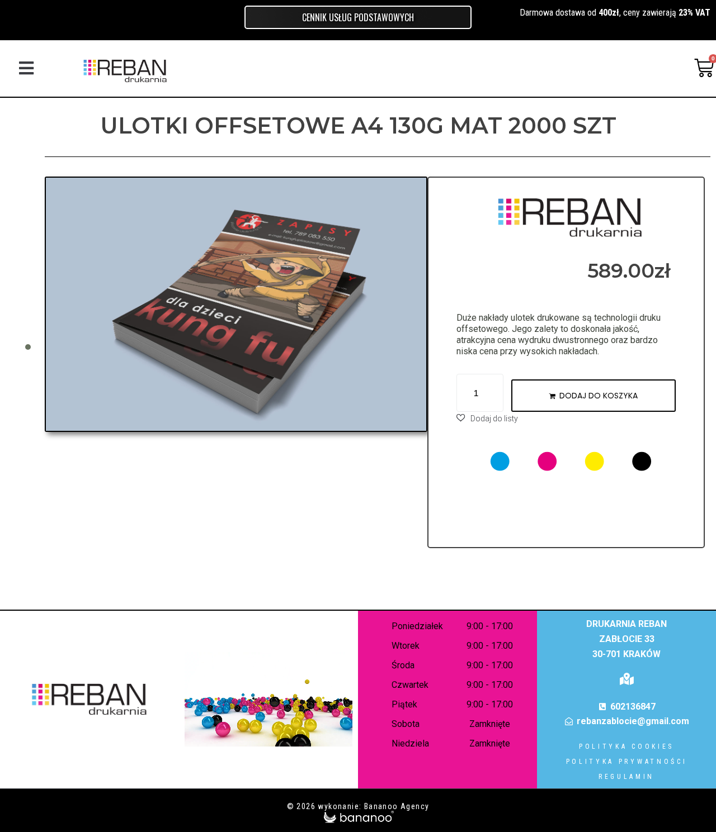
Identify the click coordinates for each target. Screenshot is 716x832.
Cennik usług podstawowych (358, 17)
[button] (26, 68)
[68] (236, 304)
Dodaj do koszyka (598, 395)
